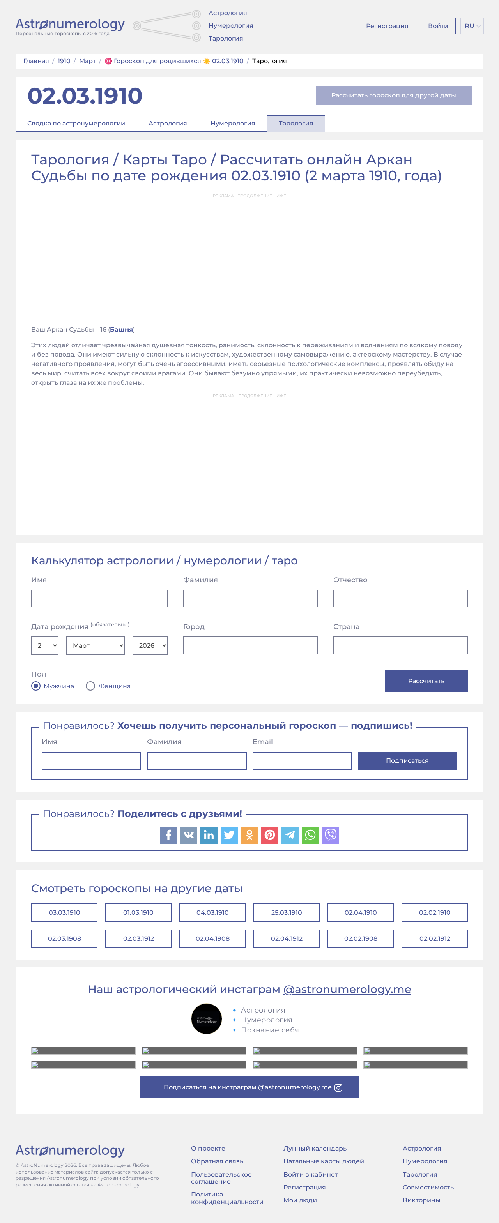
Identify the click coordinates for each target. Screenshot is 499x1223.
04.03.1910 (212, 912)
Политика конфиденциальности (227, 1198)
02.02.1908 (360, 938)
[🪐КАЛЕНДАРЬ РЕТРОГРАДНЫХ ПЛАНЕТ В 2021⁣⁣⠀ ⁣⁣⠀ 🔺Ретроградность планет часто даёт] (305, 1065)
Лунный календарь (315, 1148)
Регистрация (387, 26)
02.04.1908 (213, 938)
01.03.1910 (138, 912)
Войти (438, 26)
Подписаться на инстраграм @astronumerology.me (248, 1087)
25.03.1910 (286, 912)
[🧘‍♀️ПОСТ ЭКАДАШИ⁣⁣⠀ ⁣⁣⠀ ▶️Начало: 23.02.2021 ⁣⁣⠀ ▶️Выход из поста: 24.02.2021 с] (305, 1051)
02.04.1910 (361, 912)
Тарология (226, 38)
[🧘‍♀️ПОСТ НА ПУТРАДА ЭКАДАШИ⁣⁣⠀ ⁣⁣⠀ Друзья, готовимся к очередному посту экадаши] (194, 1065)
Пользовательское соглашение (221, 1178)
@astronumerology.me (347, 989)
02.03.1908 (64, 938)
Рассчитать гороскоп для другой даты (393, 95)
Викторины (422, 1200)
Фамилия (200, 580)
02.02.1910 (435, 912)
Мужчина (59, 686)
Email (263, 741)
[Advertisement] (249, 257)
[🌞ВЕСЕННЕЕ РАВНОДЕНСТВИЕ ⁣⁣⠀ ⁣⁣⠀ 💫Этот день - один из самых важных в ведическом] (83, 1051)
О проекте (208, 1148)
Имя (39, 580)
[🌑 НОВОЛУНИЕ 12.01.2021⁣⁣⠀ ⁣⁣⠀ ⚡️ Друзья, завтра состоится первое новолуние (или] (415, 1065)
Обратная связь (217, 1161)
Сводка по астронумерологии (76, 123)
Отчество (350, 580)
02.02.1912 (434, 938)
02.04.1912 (287, 938)
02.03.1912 (138, 938)
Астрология (228, 13)
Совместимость (428, 1187)
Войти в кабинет (310, 1174)
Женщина (114, 686)
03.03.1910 (64, 912)
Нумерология (231, 25)
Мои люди (300, 1200)
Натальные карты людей (323, 1161)
